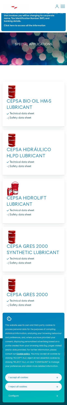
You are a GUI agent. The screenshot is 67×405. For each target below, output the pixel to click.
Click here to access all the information (24, 25)
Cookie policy (23, 354)
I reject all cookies (18, 386)
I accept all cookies (18, 377)
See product (33, 101)
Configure (14, 395)
